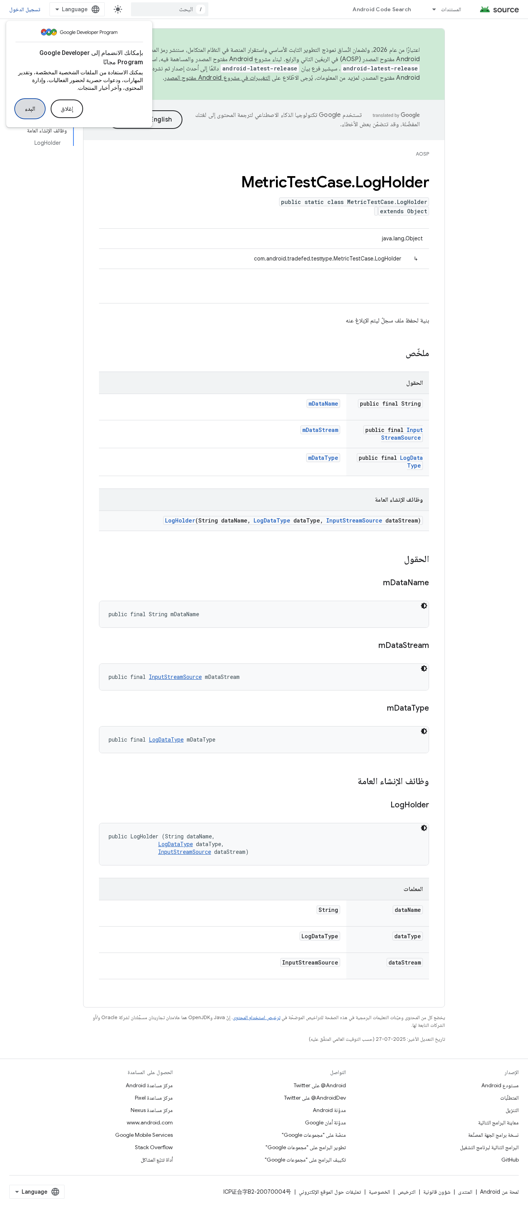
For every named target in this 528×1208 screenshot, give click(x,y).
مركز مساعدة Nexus (152, 1110)
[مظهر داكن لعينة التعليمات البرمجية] (424, 605)
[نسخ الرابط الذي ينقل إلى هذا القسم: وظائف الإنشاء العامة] (350, 781)
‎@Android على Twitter (320, 1085)
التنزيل (512, 1110)
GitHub (510, 1159)
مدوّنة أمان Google (325, 1122)
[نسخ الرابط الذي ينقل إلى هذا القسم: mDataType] (379, 708)
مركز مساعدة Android (149, 1085)
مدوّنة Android (329, 1110)
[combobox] (169, 9)
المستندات (451, 9)
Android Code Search (382, 9)
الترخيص (407, 1192)
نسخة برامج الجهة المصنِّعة (493, 1134)
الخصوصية (379, 1192)
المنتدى (465, 1192)
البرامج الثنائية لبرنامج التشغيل (489, 1147)
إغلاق (67, 109)
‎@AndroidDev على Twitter (315, 1097)
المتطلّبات (509, 1097)
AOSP (422, 154)
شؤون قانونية (436, 1192)
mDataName (323, 403)
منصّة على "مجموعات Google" (314, 1134)
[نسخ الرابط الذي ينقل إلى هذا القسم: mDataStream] (370, 646)
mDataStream (320, 430)
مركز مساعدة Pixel (154, 1097)
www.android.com (150, 1122)
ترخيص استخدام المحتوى (256, 1017)
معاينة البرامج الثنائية (498, 1122)
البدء (30, 109)
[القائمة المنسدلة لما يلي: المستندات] (430, 9)
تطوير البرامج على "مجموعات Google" (306, 1147)
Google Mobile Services (144, 1134)
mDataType (323, 457)
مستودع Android (500, 1085)
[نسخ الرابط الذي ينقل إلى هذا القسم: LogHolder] (382, 805)
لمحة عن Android (499, 1192)
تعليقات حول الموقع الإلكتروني (330, 1192)
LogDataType (411, 461)
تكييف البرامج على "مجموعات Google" (305, 1159)
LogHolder (180, 520)
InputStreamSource (402, 433)
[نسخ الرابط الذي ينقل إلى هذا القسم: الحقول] (396, 559)
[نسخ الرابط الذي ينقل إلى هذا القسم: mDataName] (375, 583)
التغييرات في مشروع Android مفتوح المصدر (217, 78)
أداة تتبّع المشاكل (157, 1159)
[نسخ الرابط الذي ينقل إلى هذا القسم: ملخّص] (397, 353)
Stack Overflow (154, 1147)
